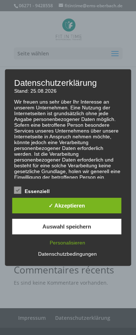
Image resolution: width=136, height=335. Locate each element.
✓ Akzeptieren (67, 205)
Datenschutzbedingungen (67, 254)
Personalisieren (67, 243)
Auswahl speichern (66, 226)
